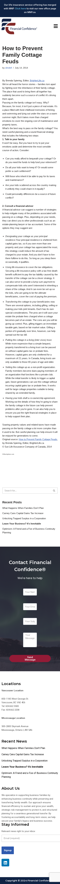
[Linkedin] (5, 862)
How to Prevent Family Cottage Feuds (38, 439)
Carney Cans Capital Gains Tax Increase (22, 513)
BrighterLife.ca (37, 80)
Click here (20, 8)
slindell (8, 68)
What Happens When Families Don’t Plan (23, 508)
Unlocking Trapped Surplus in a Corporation (24, 518)
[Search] (54, 490)
